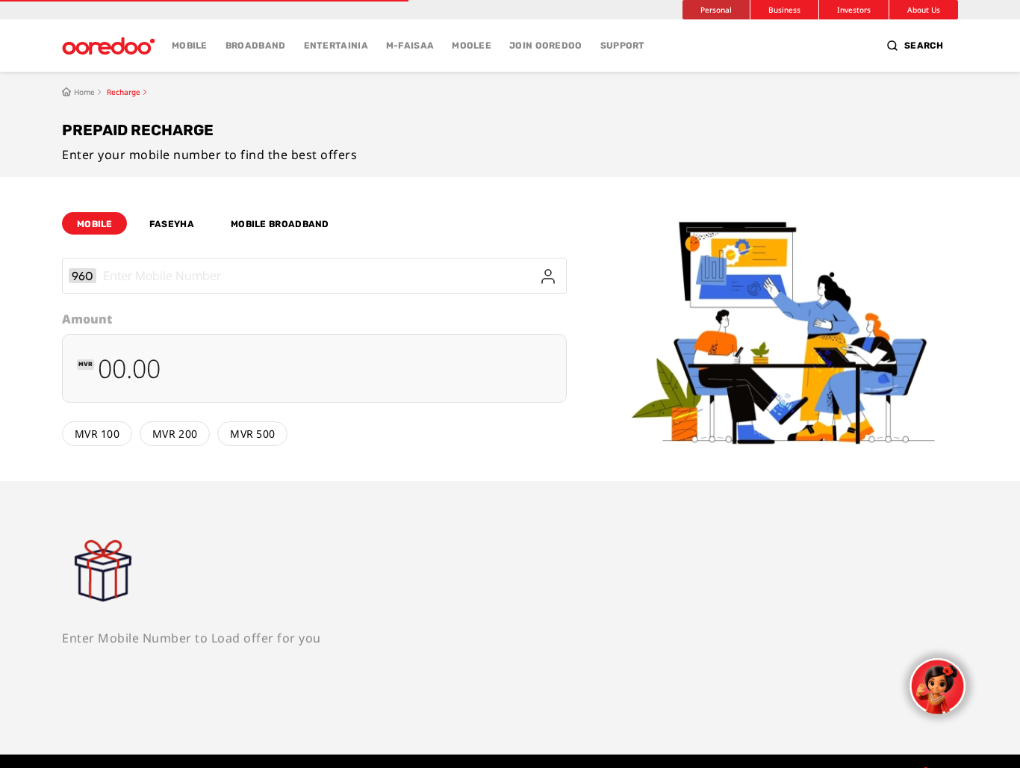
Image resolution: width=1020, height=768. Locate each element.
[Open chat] (938, 686)
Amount (87, 319)
